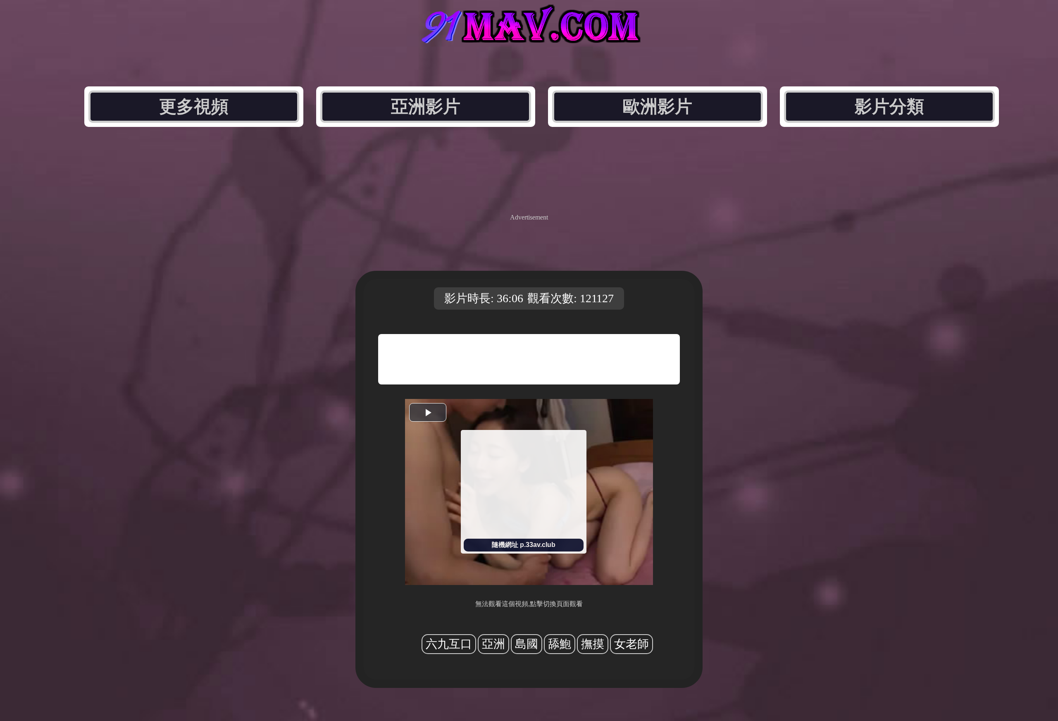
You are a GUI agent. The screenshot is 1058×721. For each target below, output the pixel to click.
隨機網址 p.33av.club (523, 544)
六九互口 (449, 643)
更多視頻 (194, 106)
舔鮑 (559, 643)
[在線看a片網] (529, 36)
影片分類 (889, 106)
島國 (526, 643)
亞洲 (493, 643)
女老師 (631, 643)
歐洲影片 (657, 106)
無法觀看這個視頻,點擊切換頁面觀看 (529, 603)
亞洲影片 (425, 106)
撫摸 (592, 643)
